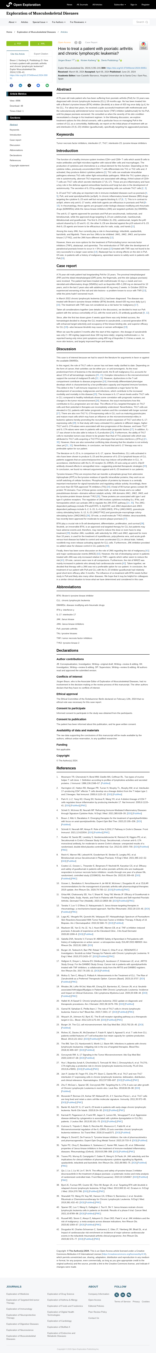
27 (58, 413)
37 (125, 519)
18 (66, 327)
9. (57, 866)
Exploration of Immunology (19, 1309)
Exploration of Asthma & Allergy (62, 1300)
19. (58, 986)
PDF (19, 43)
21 (101, 375)
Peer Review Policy (97, 1312)
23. (58, 1024)
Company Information (98, 1294)
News (69, 4)
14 (95, 252)
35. (58, 1145)
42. (58, 1229)
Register (146, 4)
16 (58, 305)
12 (111, 237)
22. (58, 1016)
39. (58, 1196)
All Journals (82, 4)
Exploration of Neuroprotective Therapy (21, 1316)
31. (58, 1107)
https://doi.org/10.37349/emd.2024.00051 (127, 68)
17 (136, 305)
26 (97, 400)
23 (101, 378)
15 (62, 258)
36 (88, 515)
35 (98, 496)
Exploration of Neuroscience (20, 1330)
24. (58, 1032)
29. (58, 1085)
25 (95, 394)
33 (145, 466)
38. (58, 1185)
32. (58, 1115)
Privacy (136, 1301)
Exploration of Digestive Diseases (22, 1324)
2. (57, 788)
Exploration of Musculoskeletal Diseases (42, 13)
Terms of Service (122, 1301)
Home (9, 32)
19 (125, 327)
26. (58, 1055)
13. (58, 916)
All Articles (97, 4)
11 (133, 226)
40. (58, 1207)
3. (57, 799)
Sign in (133, 4)
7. (57, 837)
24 (104, 381)
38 (142, 523)
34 (108, 487)
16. (58, 950)
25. (58, 1043)
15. (58, 939)
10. (58, 883)
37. (58, 1170)
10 (58, 205)
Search (140, 22)
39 (68, 533)
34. (58, 1137)
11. (58, 894)
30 (58, 442)
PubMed (106, 783)
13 (111, 248)
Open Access (94, 1300)
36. (58, 1156)
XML (43, 43)
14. (58, 928)
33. (58, 1126)
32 (71, 445)
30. (58, 1096)
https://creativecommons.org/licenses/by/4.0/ (123, 1254)
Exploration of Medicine (17, 1294)
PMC (83, 805)
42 (98, 554)
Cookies (146, 1301)
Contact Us (93, 1318)
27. (58, 1062)
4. (57, 810)
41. (58, 1218)
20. (58, 1001)
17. (58, 961)
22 (97, 378)
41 (147, 550)
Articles (24, 22)
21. (58, 1009)
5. (57, 818)
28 (74, 423)
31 (67, 445)
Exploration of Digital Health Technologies (60, 1313)
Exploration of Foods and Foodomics (65, 1306)
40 (107, 546)
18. (58, 975)
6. (57, 829)
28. (58, 1074)
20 (98, 375)
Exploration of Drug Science (60, 1294)
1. (57, 777)
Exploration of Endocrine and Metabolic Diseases (61, 1334)
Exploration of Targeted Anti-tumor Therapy (22, 1301)
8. (57, 854)
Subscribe (119, 4)
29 (112, 432)
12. (58, 905)
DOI (110, 794)
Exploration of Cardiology (59, 1321)
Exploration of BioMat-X (58, 1327)
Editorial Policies (96, 1306)
